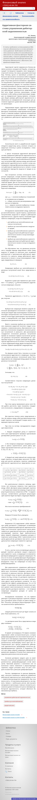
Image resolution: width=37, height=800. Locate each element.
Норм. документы (11, 739)
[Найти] (33, 8)
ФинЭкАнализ (9, 748)
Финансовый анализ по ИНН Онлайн (14, 717)
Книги (8, 733)
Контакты (8, 769)
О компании (9, 766)
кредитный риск (9, 705)
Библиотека (20, 13)
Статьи (8, 731)
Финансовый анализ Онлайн (11, 714)
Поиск (10, 771)
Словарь (8, 736)
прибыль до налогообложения (14, 701)
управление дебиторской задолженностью (17, 697)
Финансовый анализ (14, 2)
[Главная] (11, 13)
